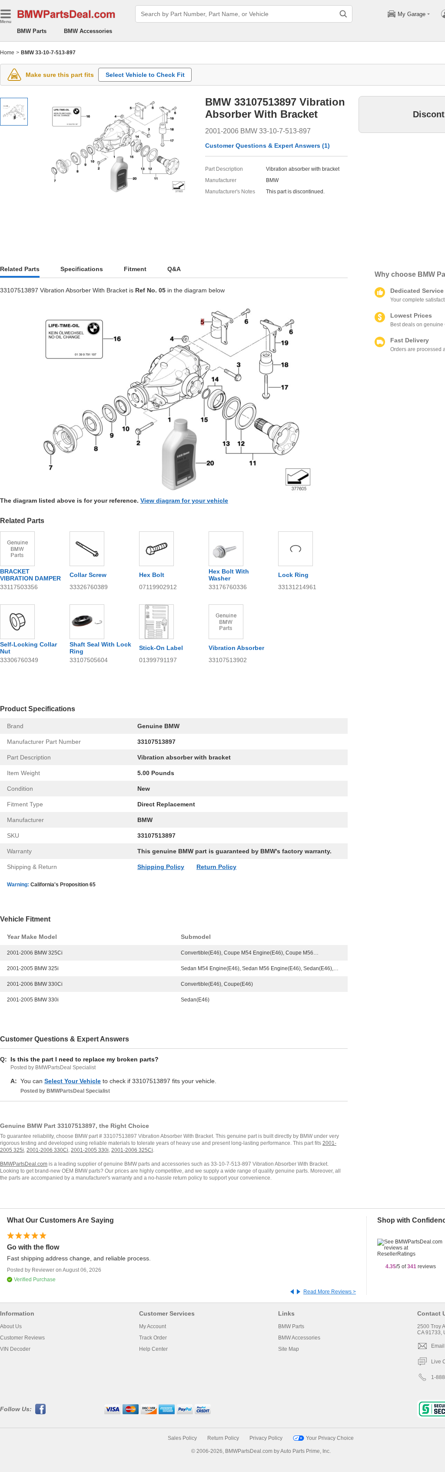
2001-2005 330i (90, 1150)
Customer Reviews (22, 1338)
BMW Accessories (88, 31)
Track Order (153, 1338)
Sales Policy (182, 1438)
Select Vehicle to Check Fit (145, 74)
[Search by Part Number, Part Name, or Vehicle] (343, 14)
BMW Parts (31, 31)
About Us (11, 1326)
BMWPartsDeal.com (23, 1164)
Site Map (288, 1349)
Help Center (153, 1349)
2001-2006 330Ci (47, 1150)
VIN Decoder (15, 1349)
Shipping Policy (160, 866)
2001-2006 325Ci (132, 1150)
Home (7, 53)
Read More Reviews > (329, 1292)
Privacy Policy (265, 1438)
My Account (152, 1326)
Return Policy (216, 866)
